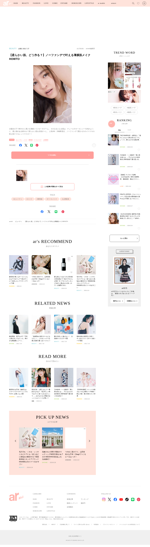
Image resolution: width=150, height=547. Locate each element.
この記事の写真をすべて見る (53, 186)
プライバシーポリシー (109, 524)
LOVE (46, 3)
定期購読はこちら (131, 301)
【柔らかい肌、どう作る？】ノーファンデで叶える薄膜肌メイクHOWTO (46, 221)
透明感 (31, 140)
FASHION (36, 3)
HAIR (16, 3)
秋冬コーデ (118, 108)
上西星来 (45, 140)
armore (113, 3)
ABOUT (53, 524)
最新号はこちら (117, 301)
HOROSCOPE (77, 3)
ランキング (85, 499)
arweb (11, 221)
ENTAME (64, 3)
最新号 (83, 503)
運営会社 (44, 524)
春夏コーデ (132, 108)
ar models (101, 3)
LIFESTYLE (89, 3)
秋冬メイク (118, 112)
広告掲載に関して (65, 524)
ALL (119, 130)
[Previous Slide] (16, 441)
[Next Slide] (89, 441)
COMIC (55, 3)
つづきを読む (52, 155)
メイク (25, 140)
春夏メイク (132, 112)
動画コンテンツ (72, 503)
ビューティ (19, 140)
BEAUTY (25, 3)
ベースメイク (38, 140)
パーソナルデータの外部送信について (129, 524)
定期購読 (70, 507)
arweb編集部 (90, 48)
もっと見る (123, 238)
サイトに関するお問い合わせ (81, 524)
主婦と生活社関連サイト (75, 536)
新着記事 (70, 499)
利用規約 (96, 524)
